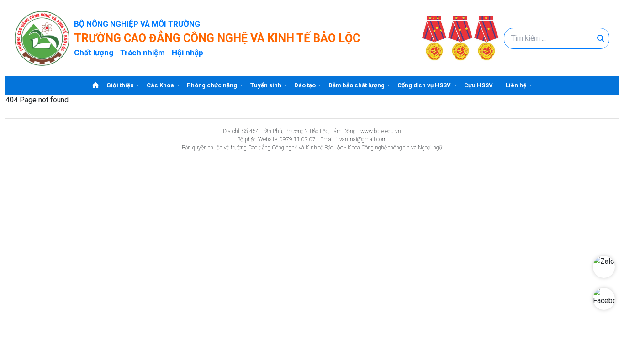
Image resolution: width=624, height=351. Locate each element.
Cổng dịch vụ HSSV (424, 85)
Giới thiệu (120, 85)
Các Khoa (161, 85)
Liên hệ (517, 85)
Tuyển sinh (266, 85)
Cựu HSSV (479, 85)
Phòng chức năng (212, 85)
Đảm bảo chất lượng (357, 85)
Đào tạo (305, 85)
